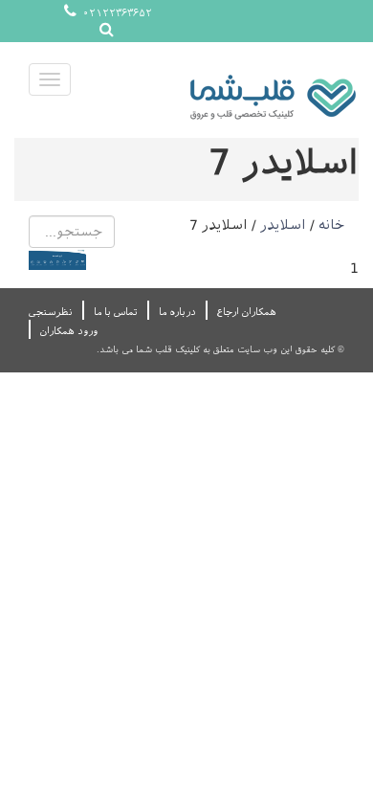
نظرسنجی (51, 311)
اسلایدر (283, 225)
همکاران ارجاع (246, 311)
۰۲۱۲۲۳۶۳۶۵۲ (115, 13)
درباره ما (177, 311)
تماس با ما (116, 311)
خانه (331, 225)
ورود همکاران (69, 330)
